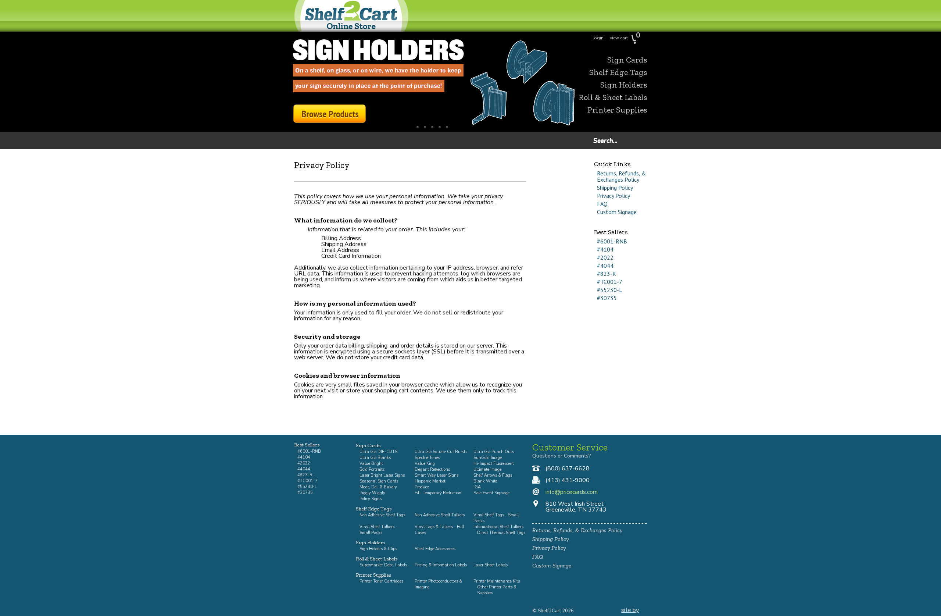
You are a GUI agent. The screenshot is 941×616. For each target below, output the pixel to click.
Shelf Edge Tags (618, 72)
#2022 (605, 257)
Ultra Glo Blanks (375, 457)
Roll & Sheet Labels (613, 97)
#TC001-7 (609, 281)
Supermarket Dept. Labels (383, 565)
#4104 (605, 249)
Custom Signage (617, 212)
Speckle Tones (427, 457)
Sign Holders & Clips (378, 549)
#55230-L (609, 289)
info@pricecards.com (571, 492)
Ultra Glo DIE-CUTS (378, 452)
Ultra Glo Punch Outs (493, 452)
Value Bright (371, 463)
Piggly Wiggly (372, 493)
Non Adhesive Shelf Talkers (440, 515)
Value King (425, 463)
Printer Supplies (617, 110)
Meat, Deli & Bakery (378, 487)
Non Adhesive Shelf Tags (382, 515)
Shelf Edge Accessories (435, 549)
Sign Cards (627, 60)
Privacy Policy (613, 195)
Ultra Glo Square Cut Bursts (441, 452)
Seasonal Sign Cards (378, 481)
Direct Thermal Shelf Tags (501, 532)
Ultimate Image (487, 469)
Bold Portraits (371, 469)
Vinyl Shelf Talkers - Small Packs (378, 529)
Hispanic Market (430, 481)
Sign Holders (623, 85)
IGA (477, 487)
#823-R (606, 273)
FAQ (602, 203)
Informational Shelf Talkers (498, 527)
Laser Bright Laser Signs (382, 475)
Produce (422, 487)
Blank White (485, 481)
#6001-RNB (612, 241)
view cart (619, 38)
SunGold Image (487, 457)
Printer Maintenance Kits (496, 581)
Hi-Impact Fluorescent (493, 463)
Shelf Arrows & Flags (492, 475)
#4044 (605, 265)
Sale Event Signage (491, 493)
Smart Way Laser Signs (436, 475)
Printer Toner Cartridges (381, 581)
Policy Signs (370, 499)
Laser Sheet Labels (490, 565)
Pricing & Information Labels (441, 565)
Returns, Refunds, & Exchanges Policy (621, 176)
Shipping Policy (615, 187)
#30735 (607, 298)
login (598, 38)
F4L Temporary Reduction (438, 493)
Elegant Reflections (432, 469)
